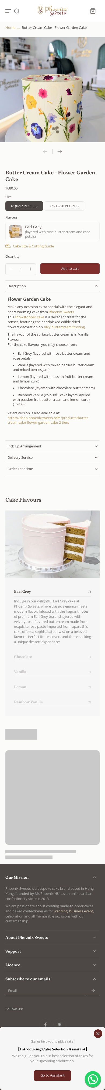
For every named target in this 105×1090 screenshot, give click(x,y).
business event (81, 911)
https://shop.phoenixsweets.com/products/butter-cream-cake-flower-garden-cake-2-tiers (48, 420)
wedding (61, 911)
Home (10, 27)
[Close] (98, 1034)
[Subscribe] (93, 991)
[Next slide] (60, 151)
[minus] (11, 269)
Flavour (11, 217)
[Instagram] (59, 1024)
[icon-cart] (93, 10)
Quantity (12, 256)
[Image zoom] (52, 89)
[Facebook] (45, 1024)
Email (12, 991)
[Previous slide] (45, 151)
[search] (17, 10)
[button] (70, 268)
